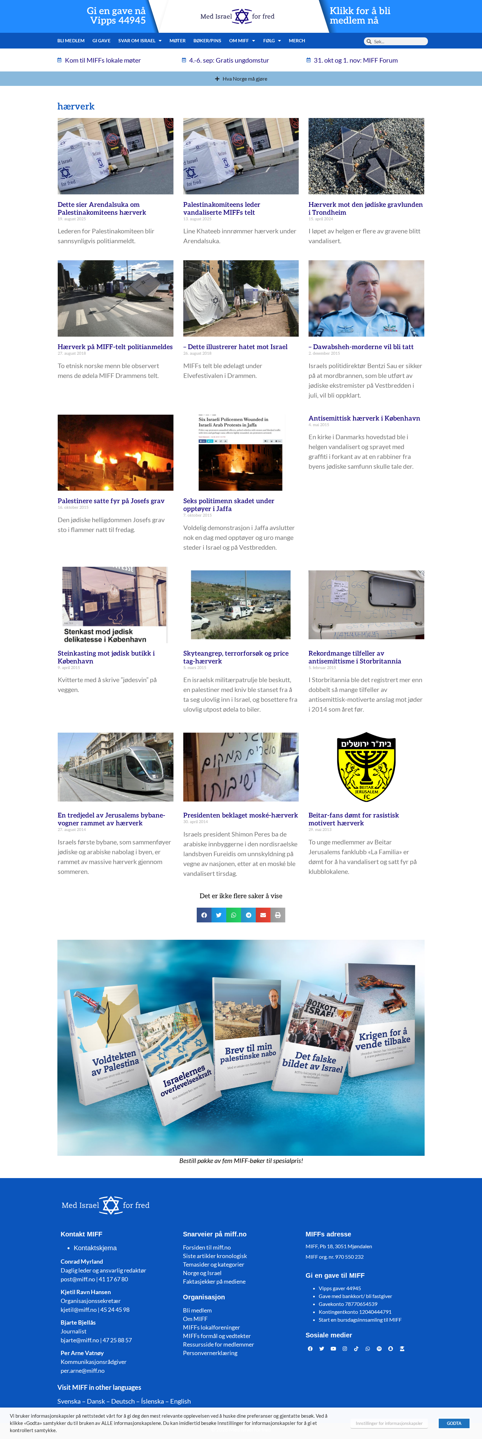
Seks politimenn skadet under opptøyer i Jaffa (228, 505)
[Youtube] (333, 1349)
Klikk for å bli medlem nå (360, 16)
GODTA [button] (454, 1423)
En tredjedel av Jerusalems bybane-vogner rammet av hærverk (111, 819)
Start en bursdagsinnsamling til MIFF (360, 1319)
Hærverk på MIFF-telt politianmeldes (115, 347)
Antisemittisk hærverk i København (364, 419)
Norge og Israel (202, 1272)
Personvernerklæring (210, 1352)
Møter (178, 40)
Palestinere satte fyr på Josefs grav (111, 501)
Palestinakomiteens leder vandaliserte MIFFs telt (221, 209)
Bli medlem (71, 40)
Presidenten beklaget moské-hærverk (240, 815)
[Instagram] (345, 1349)
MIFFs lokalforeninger (211, 1327)
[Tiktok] (356, 1349)
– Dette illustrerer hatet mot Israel (235, 347)
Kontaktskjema (95, 1248)
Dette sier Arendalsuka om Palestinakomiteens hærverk (102, 209)
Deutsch (123, 1401)
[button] (204, 915)
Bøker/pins (207, 40)
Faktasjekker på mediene (214, 1281)
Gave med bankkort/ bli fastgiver (355, 1296)
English (180, 1401)
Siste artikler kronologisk (215, 1255)
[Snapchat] (391, 1349)
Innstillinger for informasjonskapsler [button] (389, 1423)
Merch (297, 40)
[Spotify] (379, 1349)
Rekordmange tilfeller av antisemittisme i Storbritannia (355, 657)
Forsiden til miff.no (207, 1247)
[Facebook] (310, 1349)
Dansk (96, 1401)
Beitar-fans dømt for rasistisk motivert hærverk (354, 819)
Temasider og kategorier (213, 1264)
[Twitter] (322, 1349)
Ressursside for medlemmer (218, 1344)
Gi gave (101, 40)
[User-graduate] (402, 1349)
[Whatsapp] (368, 1349)
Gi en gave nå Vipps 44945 (116, 16)
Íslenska (152, 1401)
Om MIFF (195, 1318)
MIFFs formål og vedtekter (217, 1335)
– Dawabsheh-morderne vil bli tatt (361, 347)
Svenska (69, 1401)
